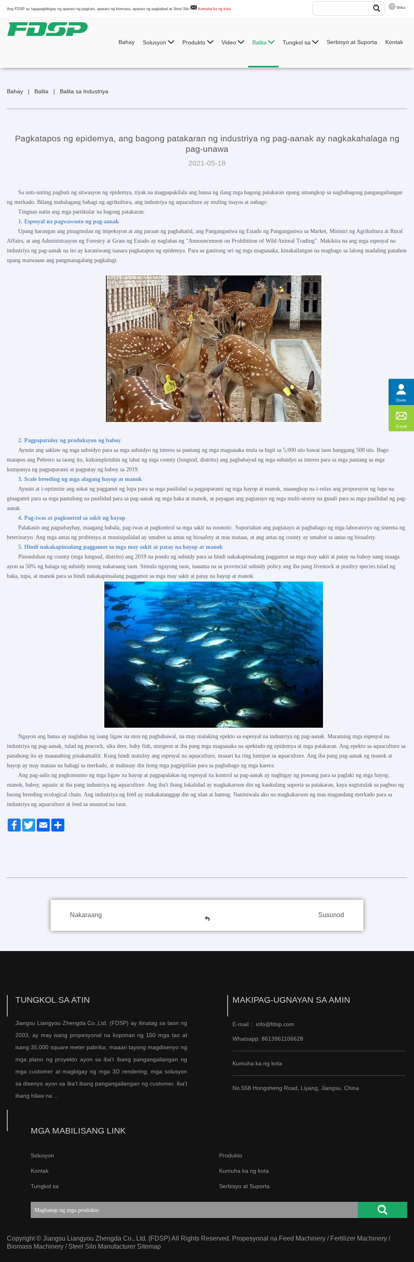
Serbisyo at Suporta (352, 42)
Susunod (331, 914)
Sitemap (149, 1246)
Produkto (194, 42)
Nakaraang (86, 914)
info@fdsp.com (275, 1024)
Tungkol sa (297, 42)
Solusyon (155, 42)
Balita (260, 42)
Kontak (394, 42)
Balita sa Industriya (84, 91)
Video (230, 42)
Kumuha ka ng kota (214, 9)
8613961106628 (281, 1038)
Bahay (126, 42)
